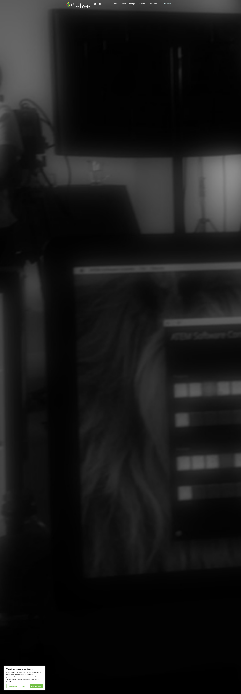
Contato (167, 4)
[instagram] (100, 4)
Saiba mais (122, 351)
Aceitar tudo (36, 686)
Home (115, 4)
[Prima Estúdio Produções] (78, 8)
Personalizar (12, 686)
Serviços (132, 4)
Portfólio (142, 4)
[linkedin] (95, 4)
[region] (24, 678)
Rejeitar (24, 686)
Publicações (152, 4)
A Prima (123, 4)
